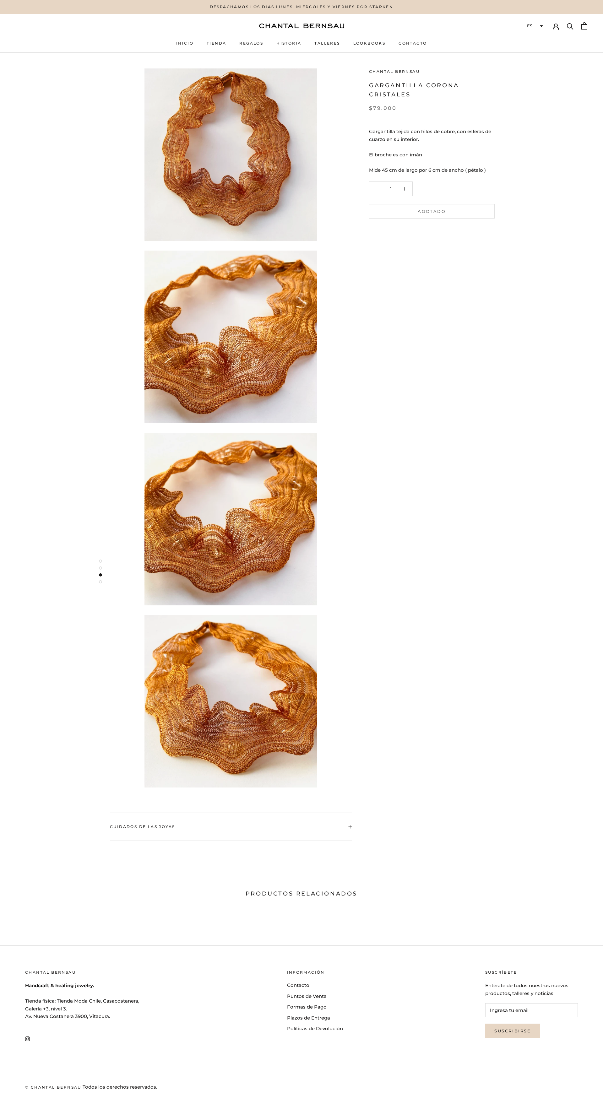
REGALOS (251, 43)
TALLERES (327, 43)
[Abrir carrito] (584, 26)
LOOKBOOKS (369, 43)
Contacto (298, 985)
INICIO (184, 43)
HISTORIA (288, 43)
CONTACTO (413, 43)
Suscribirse (512, 1030)
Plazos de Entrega (308, 1018)
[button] (534, 26)
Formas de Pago (307, 1007)
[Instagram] (27, 1038)
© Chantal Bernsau (53, 1087)
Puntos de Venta (307, 996)
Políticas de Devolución (315, 1028)
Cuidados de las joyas (142, 826)
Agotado (432, 211)
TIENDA (216, 43)
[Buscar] (570, 26)
